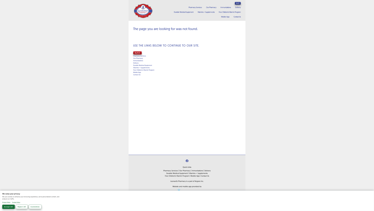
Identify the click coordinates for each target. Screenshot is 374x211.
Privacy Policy (6, 202)
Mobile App (225, 17)
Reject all (22, 207)
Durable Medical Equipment (183, 12)
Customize (35, 207)
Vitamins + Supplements (206, 12)
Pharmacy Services (195, 7)
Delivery (238, 7)
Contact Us (237, 17)
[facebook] (187, 161)
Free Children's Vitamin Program (230, 12)
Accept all (8, 207)
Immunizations (226, 7)
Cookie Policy (16, 202)
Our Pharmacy (211, 7)
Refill (237, 3)
